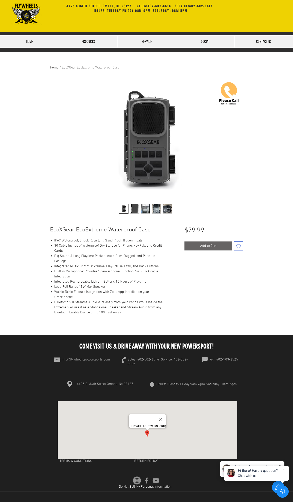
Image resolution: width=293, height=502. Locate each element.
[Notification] (152, 384)
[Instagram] (137, 480)
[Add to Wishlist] (238, 245)
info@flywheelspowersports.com (86, 360)
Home (54, 68)
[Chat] (205, 359)
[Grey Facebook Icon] (146, 480)
